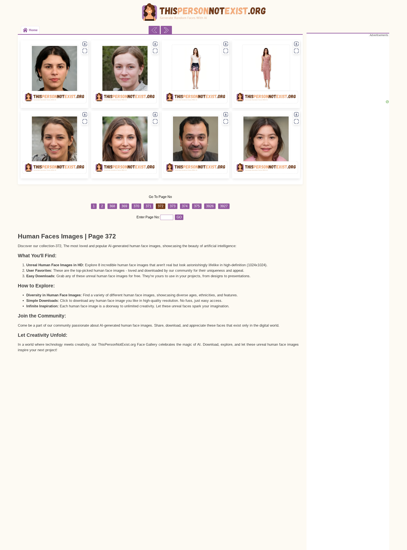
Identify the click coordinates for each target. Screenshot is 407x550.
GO (179, 217)
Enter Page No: (148, 217)
